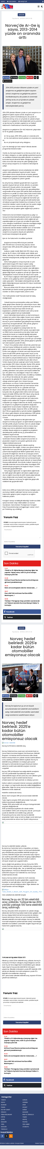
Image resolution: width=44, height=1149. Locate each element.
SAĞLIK (25, 1110)
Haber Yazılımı (39, 1143)
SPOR (24, 1105)
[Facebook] (2, 1136)
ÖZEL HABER (26, 1124)
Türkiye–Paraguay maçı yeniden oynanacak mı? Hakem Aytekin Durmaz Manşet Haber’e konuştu (22, 603)
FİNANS (3, 1107)
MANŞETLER (23, 1)
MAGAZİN (25, 1112)
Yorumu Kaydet (22, 547)
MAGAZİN (4, 1127)
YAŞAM (25, 1117)
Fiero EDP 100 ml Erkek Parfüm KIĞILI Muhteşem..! (18, 594)
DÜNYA (3, 1102)
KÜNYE (3, 1)
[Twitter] (6, 1136)
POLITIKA (25, 1122)
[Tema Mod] (42, 6)
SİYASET (25, 1107)
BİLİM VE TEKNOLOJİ (28, 1114)
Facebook (10, 612)
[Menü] (38, 6)
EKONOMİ (3, 1105)
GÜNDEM (25, 1102)
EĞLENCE (3, 1112)
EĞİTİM (3, 1117)
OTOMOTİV (26, 1127)
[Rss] (11, 1136)
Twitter (10, 617)
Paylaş (6, 77)
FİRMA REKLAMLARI (6, 1114)
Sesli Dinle (8, 81)
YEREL (2, 1124)
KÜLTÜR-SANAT (5, 1110)
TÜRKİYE (3, 1100)
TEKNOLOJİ (4, 1129)
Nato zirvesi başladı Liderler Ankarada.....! (21, 588)
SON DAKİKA (12, 1)
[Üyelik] (42, 1)
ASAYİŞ (25, 1119)
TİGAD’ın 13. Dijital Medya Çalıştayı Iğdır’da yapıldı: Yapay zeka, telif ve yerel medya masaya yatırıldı (21, 572)
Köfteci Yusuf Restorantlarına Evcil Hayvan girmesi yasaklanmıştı (21, 581)
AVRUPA (21, 15)
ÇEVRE (3, 1119)
